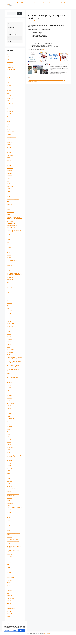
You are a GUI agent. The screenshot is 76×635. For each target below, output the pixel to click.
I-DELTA (8, 411)
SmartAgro (9, 463)
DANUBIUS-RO (10, 95)
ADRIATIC (9, 334)
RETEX (8, 183)
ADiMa (8, 416)
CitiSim (8, 500)
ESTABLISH (9, 537)
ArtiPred (9, 331)
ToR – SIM (9, 509)
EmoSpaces (9, 486)
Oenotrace (9, 160)
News (55, 2)
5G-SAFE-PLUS (10, 418)
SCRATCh (9, 449)
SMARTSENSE (10, 352)
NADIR (8, 129)
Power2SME (9, 556)
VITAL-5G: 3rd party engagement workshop (37, 78)
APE (8, 318)
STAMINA (9, 385)
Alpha (8, 262)
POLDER (9, 452)
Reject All (14, 630)
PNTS (8, 100)
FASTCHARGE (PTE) (11, 69)
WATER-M (9, 562)
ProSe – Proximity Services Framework (13, 459)
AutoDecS (9, 191)
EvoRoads (9, 121)
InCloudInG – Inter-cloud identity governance (14, 547)
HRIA (8, 93)
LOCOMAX (9, 613)
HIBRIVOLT (9, 618)
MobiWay (9, 585)
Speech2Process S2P (11, 554)
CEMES (8, 400)
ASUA (8, 559)
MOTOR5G (9, 398)
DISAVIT (8, 390)
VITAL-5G (9, 344)
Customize (7, 630)
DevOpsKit (9, 481)
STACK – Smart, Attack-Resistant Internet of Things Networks (14, 358)
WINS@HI (9, 491)
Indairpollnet (9, 429)
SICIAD (8, 520)
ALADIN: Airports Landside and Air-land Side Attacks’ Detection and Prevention (14, 506)
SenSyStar (9, 206)
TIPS (8, 308)
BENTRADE (9, 303)
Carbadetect (9, 580)
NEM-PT (9, 616)
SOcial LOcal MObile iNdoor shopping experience (13, 495)
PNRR (8, 54)
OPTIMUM (9, 475)
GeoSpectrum (10, 67)
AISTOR (8, 234)
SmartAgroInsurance (11, 137)
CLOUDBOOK (10, 421)
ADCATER (9, 295)
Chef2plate (9, 527)
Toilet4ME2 (9, 380)
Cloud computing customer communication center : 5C (13, 540)
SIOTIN (8, 77)
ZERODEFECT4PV (11, 119)
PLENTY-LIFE (10, 186)
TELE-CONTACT (10, 349)
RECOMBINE (9, 395)
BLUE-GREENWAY (11, 227)
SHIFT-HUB (9, 175)
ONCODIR (9, 152)
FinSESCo (9, 257)
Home (14, 2)
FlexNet (8, 305)
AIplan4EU (9, 270)
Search (19, 13)
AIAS (8, 82)
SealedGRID (9, 498)
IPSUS (8, 252)
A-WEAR (9, 465)
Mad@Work (9, 424)
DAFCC (8, 250)
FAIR (8, 593)
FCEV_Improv (10, 106)
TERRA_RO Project (11, 608)
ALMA (8, 268)
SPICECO (9, 300)
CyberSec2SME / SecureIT (13, 199)
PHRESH (9, 85)
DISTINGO (9, 313)
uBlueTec (9, 147)
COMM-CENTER (10, 212)
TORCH (8, 517)
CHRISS (8, 188)
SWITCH (9, 567)
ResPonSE (9, 165)
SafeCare (9, 483)
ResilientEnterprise (11, 75)
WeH (8, 181)
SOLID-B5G (9, 339)
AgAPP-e (9, 134)
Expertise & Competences (22, 2)
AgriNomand (9, 56)
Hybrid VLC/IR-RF (11, 488)
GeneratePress (47, 633)
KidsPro (8, 522)
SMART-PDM (10, 447)
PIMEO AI (9, 336)
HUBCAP (9, 405)
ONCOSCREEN (10, 170)
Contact (14, 6)
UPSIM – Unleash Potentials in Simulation (13, 370)
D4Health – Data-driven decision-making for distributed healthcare (14, 362)
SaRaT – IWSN (10, 590)
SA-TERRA (9, 515)
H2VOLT (9, 64)
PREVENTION (10, 144)
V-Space (9, 285)
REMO (8, 87)
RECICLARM (9, 393)
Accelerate (9, 587)
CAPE (8, 80)
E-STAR (8, 525)
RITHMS (8, 209)
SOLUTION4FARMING (12, 260)
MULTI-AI (9, 341)
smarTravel (9, 242)
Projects (48, 2)
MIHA (8, 201)
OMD (8, 292)
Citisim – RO (9, 408)
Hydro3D (9, 321)
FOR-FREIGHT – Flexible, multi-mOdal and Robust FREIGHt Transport (14, 224)
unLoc (8, 126)
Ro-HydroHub (10, 98)
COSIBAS (9, 436)
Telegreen (9, 603)
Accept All (22, 630)
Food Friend (9, 382)
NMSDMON (9, 595)
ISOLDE (8, 157)
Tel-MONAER (10, 468)
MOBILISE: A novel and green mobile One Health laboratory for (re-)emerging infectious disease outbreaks (14, 218)
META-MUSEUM (10, 131)
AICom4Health (10, 237)
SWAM (8, 434)
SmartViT (9, 214)
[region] (14, 627)
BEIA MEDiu (9, 600)
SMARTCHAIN (10, 277)
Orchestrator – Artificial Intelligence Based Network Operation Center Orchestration (14, 376)
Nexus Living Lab (61, 2)
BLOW (8, 196)
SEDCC (8, 575)
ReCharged (9, 173)
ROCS (8, 108)
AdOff (8, 72)
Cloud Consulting (10, 598)
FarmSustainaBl (10, 403)
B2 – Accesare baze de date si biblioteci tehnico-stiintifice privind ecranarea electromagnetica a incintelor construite (14, 274)
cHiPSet (8, 431)
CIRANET (9, 113)
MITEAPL (9, 611)
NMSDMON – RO (10, 577)
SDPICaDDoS (10, 111)
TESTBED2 (9, 426)
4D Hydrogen (10, 204)
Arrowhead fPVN (10, 155)
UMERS (8, 59)
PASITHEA (9, 139)
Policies (43, 2)
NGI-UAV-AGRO (10, 323)
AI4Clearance (10, 168)
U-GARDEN (9, 247)
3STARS (9, 290)
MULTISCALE (10, 279)
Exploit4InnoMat (10, 193)
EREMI (8, 347)
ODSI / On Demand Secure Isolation (13, 551)
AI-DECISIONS (10, 103)
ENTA (8, 282)
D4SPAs (8, 124)
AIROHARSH (9, 310)
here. (43, 49)
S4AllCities (9, 387)
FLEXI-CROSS (10, 221)
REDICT (8, 606)
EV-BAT (8, 582)
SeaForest (9, 530)
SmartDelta (9, 287)
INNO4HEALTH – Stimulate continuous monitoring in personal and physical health (14, 366)
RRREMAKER (10, 328)
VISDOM (9, 444)
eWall (8, 564)
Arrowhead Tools (10, 439)
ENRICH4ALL (10, 316)
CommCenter (10, 569)
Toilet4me (9, 442)
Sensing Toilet (10, 62)
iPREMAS (9, 255)
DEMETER (9, 150)
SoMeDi (8, 543)
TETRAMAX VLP (10, 326)
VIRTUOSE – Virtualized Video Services (13, 534)
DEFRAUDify (9, 413)
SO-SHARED (9, 265)
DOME (8, 178)
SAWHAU (9, 572)
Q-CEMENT (9, 90)
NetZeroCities (10, 142)
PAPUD (8, 470)
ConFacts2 (9, 162)
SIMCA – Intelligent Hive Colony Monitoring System (14, 455)
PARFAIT (9, 473)
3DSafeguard (10, 503)
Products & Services (34, 2)
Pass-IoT (9, 512)
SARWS (8, 478)
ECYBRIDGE (9, 116)
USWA (8, 244)
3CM (8, 297)
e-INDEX (9, 373)
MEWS (8, 354)
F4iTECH (9, 239)
